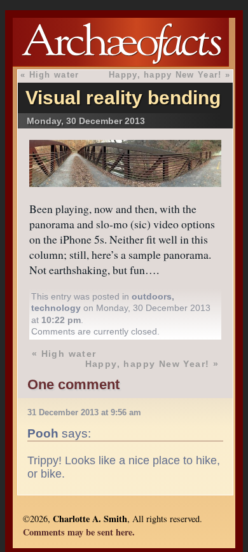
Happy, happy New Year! (165, 74)
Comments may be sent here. (79, 532)
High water (54, 74)
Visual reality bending (123, 97)
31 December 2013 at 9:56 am (84, 412)
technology (56, 308)
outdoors (152, 296)
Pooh (43, 433)
